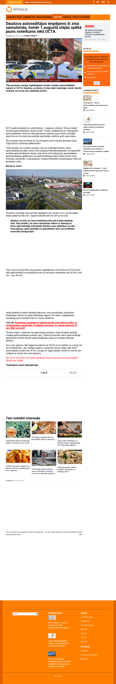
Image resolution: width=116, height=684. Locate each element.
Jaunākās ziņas (14, 17)
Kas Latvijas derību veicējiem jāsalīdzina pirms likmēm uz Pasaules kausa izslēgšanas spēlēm (96, 149)
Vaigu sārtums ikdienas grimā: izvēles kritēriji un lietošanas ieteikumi (51, 2)
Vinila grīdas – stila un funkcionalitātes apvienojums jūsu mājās (95, 105)
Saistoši (57, 17)
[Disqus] (44, 569)
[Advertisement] (44, 110)
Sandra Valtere (30, 36)
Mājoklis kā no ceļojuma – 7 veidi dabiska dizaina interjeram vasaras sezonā (96, 170)
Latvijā (75, 17)
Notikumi (85, 17)
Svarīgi (21, 480)
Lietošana (84, 651)
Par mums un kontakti (89, 655)
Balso (97, 83)
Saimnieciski (29, 17)
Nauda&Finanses (44, 17)
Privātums (85, 659)
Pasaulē (67, 17)
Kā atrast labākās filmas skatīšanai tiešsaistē (95, 191)
